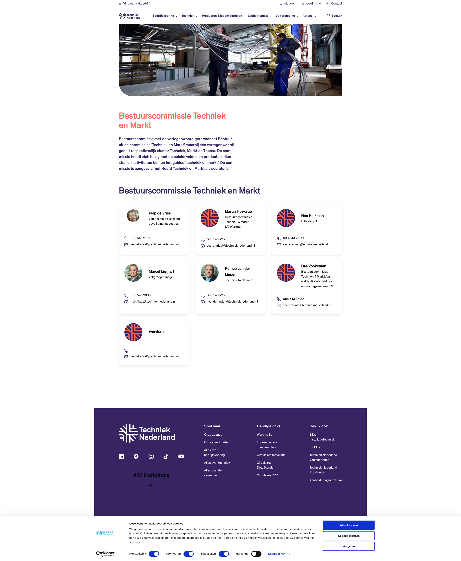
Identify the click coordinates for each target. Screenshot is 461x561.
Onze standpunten (216, 442)
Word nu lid (264, 435)
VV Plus (315, 447)
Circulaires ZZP (267, 475)
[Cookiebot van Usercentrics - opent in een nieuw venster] (105, 554)
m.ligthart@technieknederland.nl (153, 301)
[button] (134, 3)
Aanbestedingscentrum (326, 480)
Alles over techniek (217, 463)
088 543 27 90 (141, 238)
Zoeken (337, 16)
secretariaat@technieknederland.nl (155, 244)
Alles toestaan (349, 525)
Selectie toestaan (349, 535)
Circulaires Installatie (271, 455)
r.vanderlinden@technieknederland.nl (232, 301)
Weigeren (349, 546)
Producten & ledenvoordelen (222, 16)
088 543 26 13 (141, 295)
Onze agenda (213, 435)
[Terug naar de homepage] (129, 16)
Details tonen (276, 553)
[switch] (188, 554)
